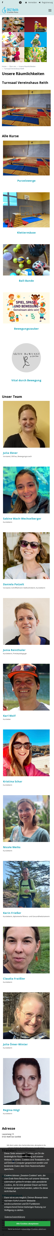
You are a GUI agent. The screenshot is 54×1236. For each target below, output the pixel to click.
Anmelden (32, 2)
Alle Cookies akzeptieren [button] (27, 1224)
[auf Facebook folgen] (2, 2)
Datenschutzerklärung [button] (15, 1217)
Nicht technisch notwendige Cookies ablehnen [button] (27, 1229)
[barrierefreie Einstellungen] (20, 2)
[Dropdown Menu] (50, 10)
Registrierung (47, 2)
